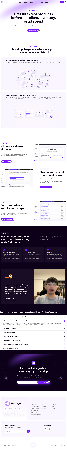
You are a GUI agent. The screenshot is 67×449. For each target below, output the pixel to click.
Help (42, 2)
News (37, 2)
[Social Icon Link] (45, 429)
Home (19, 2)
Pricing (32, 2)
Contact (47, 2)
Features (25, 2)
